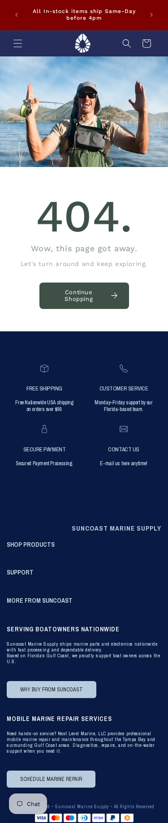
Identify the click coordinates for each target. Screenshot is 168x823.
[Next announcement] (151, 15)
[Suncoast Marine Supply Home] (82, 43)
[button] (18, 43)
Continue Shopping (79, 296)
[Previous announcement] (16, 15)
